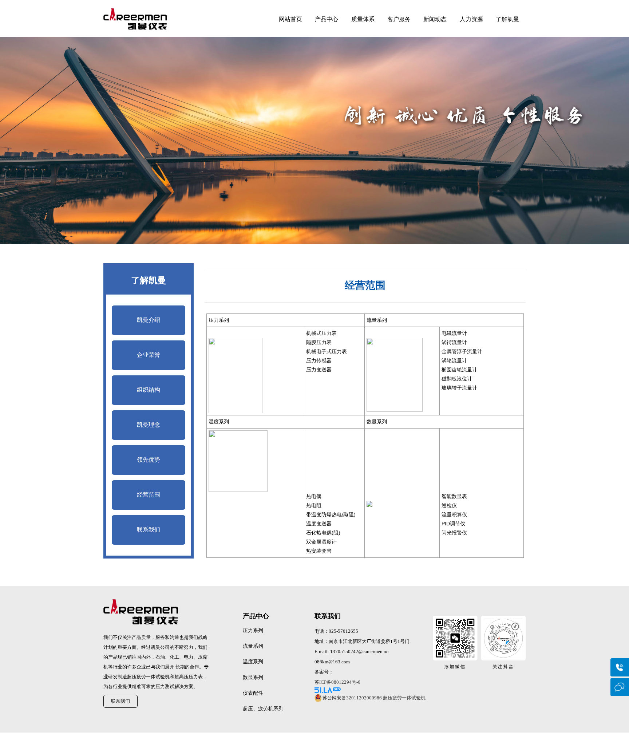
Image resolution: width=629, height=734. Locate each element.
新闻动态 (435, 19)
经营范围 (148, 495)
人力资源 (471, 19)
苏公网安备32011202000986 (352, 698)
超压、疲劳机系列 (263, 708)
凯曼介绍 (148, 320)
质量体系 (363, 19)
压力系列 (253, 630)
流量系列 (253, 646)
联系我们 (148, 529)
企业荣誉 (148, 355)
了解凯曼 (507, 19)
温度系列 (253, 661)
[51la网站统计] (372, 690)
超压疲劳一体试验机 (404, 698)
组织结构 (148, 390)
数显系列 (253, 677)
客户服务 (399, 19)
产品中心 (326, 19)
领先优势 (148, 460)
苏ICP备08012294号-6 (337, 682)
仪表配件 (253, 693)
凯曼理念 (148, 425)
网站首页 (290, 19)
